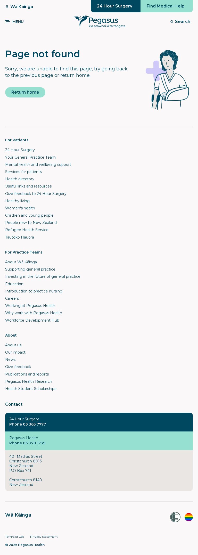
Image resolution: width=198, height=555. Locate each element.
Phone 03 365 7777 (27, 424)
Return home (25, 92)
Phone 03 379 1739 (27, 443)
